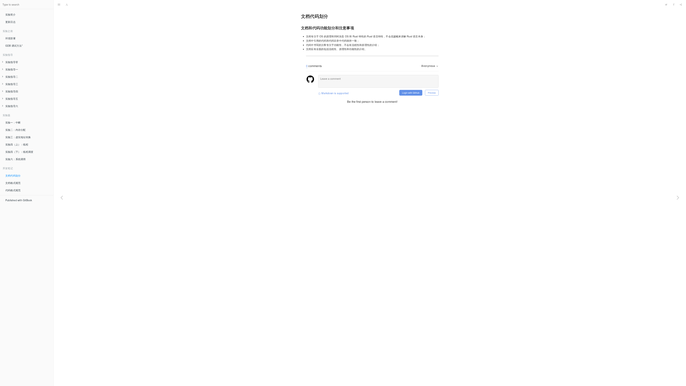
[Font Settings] (67, 4)
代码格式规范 (13, 190)
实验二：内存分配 (15, 130)
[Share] (681, 4)
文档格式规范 (13, 183)
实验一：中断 (13, 122)
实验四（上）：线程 (16, 144)
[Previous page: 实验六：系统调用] (62, 197)
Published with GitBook (18, 200)
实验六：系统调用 (15, 159)
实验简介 (10, 14)
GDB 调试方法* (14, 45)
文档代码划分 (13, 175)
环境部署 (10, 38)
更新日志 (10, 22)
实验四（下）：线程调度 (19, 152)
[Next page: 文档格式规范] (678, 197)
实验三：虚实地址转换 (18, 137)
